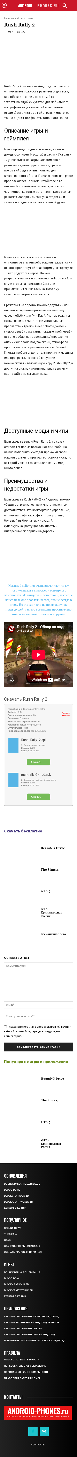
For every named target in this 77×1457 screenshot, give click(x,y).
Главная (9, 18)
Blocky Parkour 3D (16, 1196)
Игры (20, 18)
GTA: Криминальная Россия (51, 912)
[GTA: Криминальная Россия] (23, 913)
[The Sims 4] (23, 870)
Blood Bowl (12, 1190)
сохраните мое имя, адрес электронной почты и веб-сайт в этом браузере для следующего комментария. (37, 1031)
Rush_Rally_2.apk (34, 740)
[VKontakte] (44, 1431)
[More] (36, 817)
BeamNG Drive (53, 848)
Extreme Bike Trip (15, 1208)
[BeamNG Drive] (23, 848)
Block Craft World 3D (18, 1202)
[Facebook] (8, 817)
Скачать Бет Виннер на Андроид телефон (31, 1322)
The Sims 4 (50, 870)
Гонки (29, 18)
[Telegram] (18, 817)
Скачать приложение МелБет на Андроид (31, 1316)
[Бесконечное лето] (23, 934)
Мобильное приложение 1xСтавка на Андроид (34, 1340)
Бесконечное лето (53, 934)
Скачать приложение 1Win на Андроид (29, 1334)
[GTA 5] (23, 891)
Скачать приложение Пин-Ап (23, 1252)
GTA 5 (45, 891)
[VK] (27, 817)
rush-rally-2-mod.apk (36, 775)
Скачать (36, 762)
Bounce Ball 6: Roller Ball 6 (22, 1184)
